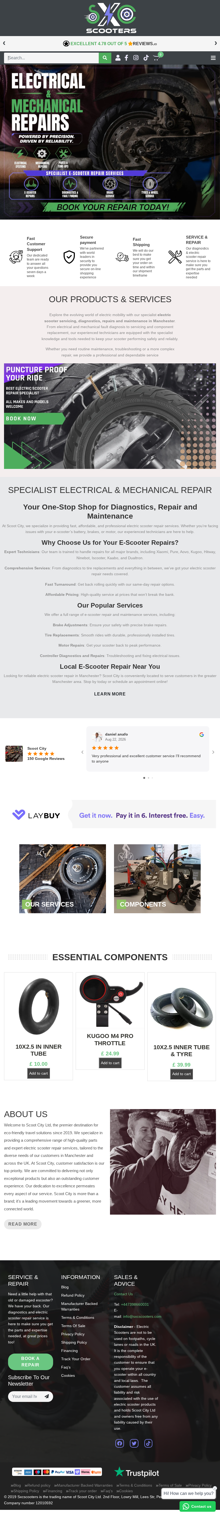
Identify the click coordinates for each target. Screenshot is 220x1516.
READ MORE (22, 1224)
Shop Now (62, 878)
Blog (65, 1287)
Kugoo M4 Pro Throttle (110, 1039)
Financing (69, 1350)
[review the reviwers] (201, 734)
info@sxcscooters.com (142, 1316)
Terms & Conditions (77, 1317)
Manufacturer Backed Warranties (85, 1485)
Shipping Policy (74, 1342)
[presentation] (4, 42)
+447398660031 (135, 1304)
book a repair (30, 1361)
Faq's (66, 1367)
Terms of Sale (73, 1326)
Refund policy (73, 1295)
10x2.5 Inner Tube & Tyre (181, 1051)
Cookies (68, 1375)
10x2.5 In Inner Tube (39, 1050)
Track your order (75, 1359)
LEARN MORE (110, 694)
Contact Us (123, 1294)
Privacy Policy (73, 1334)
